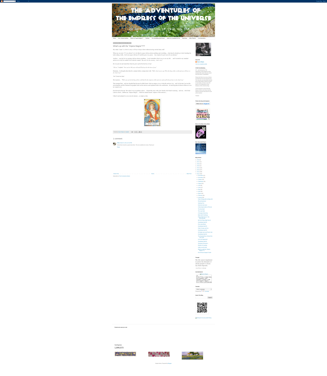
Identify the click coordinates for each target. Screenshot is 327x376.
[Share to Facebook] (139, 132)
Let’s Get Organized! (202, 239)
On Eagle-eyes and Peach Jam (205, 232)
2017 (198, 161)
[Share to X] (138, 132)
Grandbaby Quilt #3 (202, 230)
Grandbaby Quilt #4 (202, 226)
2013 (198, 169)
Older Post (189, 173)
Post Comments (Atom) (124, 176)
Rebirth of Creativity (202, 245)
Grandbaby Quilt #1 (202, 241)
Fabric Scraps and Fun (203, 228)
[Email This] (135, 132)
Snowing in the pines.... (203, 243)
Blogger (170, 363)
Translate (207, 291)
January (200, 197)
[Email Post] (132, 131)
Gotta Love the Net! (202, 247)
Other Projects (192, 38)
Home (114, 38)
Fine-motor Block (202, 224)
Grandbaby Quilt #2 (202, 234)
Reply (118, 147)
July (199, 185)
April (199, 191)
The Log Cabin (201, 211)
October (200, 179)
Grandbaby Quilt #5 (202, 222)
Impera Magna (200, 61)
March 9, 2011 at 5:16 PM (126, 142)
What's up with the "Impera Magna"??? (204, 250)
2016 (198, 163)
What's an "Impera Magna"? (136, 38)
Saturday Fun (201, 203)
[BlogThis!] (136, 132)
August (200, 183)
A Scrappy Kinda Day (203, 213)
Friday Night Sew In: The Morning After (203, 217)
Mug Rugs (184, 38)
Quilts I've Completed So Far (173, 38)
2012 (198, 171)
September (201, 181)
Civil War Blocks (201, 38)
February (200, 195)
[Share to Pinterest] (141, 132)
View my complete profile (201, 64)
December (200, 175)
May (199, 189)
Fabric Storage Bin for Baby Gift (205, 199)
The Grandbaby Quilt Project (158, 38)
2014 (198, 167)
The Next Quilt (201, 209)
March (199, 193)
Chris (118, 142)
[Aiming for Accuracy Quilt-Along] (203, 317)
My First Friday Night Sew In (204, 220)
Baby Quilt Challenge (203, 215)
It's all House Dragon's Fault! (204, 252)
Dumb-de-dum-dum (202, 205)
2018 (198, 159)
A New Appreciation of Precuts (205, 207)
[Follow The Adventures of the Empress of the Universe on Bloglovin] (202, 104)
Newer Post (116, 173)
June (199, 187)
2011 (198, 173)
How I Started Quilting (123, 38)
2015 (198, 165)
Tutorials (147, 38)
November (200, 177)
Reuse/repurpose (202, 201)
